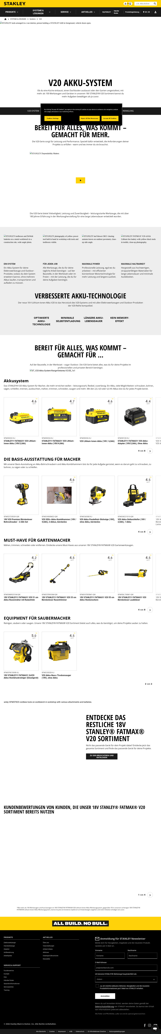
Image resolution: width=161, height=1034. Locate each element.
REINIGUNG (128, 110)
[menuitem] (11, 12)
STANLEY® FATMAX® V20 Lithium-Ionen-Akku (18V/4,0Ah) (58, 442)
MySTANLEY (106, 12)
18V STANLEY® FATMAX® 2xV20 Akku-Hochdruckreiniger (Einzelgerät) (21, 676)
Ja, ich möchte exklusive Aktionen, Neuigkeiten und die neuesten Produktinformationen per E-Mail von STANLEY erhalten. (124, 987)
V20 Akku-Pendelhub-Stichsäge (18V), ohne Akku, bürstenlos (97, 520)
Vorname (98, 950)
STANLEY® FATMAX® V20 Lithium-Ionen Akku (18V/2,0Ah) (20, 442)
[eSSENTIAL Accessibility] (128, 4)
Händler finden (116, 12)
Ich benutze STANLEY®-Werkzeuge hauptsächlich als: (116, 974)
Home (5, 19)
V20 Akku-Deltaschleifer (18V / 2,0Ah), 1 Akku (132, 520)
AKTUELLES (86, 12)
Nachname (132, 950)
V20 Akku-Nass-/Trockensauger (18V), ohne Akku (56, 676)
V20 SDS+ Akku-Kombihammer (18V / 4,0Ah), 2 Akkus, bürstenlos (59, 520)
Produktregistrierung (132, 12)
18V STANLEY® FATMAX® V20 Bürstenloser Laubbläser (132, 598)
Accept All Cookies (109, 118)
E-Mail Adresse (101, 962)
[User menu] (155, 12)
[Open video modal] (80, 180)
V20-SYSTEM (33, 110)
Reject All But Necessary (89, 118)
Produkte (10, 12)
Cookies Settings (53, 118)
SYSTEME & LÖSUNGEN (38, 12)
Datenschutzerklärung (104, 1006)
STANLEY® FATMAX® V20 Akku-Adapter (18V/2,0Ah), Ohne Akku (133, 442)
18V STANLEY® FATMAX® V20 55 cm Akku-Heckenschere (97, 598)
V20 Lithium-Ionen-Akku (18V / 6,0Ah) (97, 441)
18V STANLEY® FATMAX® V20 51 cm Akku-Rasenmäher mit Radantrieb (21, 598)
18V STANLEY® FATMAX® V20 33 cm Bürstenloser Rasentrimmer (59, 598)
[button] (145, 1025)
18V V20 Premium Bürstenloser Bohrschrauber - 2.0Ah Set (18, 520)
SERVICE (65, 12)
